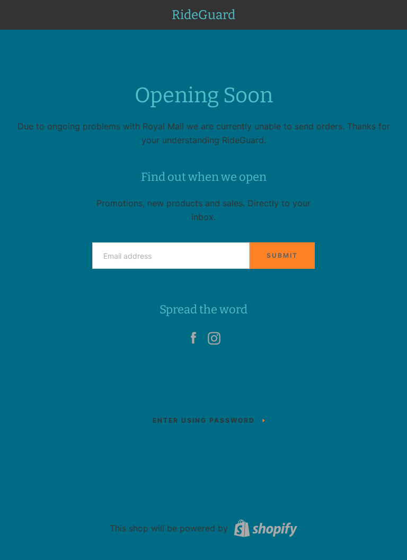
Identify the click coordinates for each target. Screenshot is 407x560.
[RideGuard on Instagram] (214, 335)
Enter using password (204, 420)
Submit (282, 255)
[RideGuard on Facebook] (193, 335)
